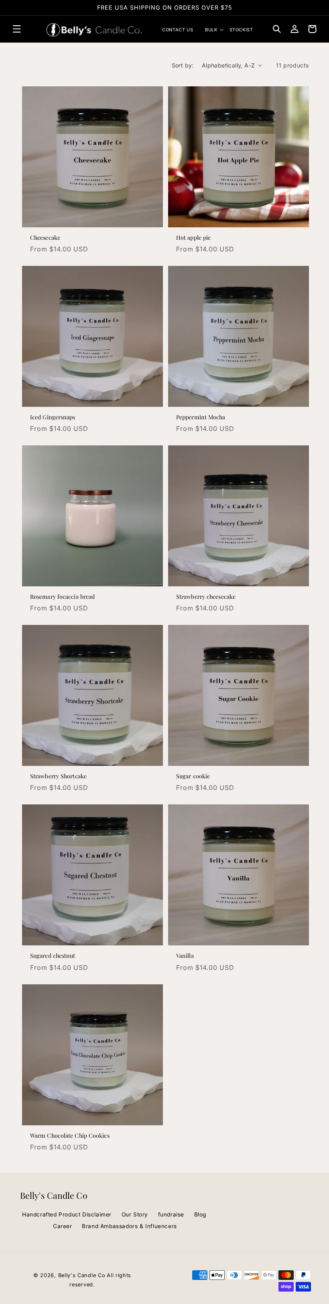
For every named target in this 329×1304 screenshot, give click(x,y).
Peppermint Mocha (200, 417)
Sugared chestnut (52, 955)
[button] (17, 29)
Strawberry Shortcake (58, 776)
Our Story (135, 1214)
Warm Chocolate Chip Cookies (70, 1135)
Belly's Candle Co (82, 1275)
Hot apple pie (193, 237)
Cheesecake (45, 237)
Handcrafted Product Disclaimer (67, 1214)
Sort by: (183, 65)
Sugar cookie (193, 776)
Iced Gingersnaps (52, 417)
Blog (200, 1214)
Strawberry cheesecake (206, 596)
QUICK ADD (92, 217)
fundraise (171, 1214)
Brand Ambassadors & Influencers (129, 1226)
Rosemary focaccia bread (62, 596)
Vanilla (185, 955)
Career (62, 1226)
